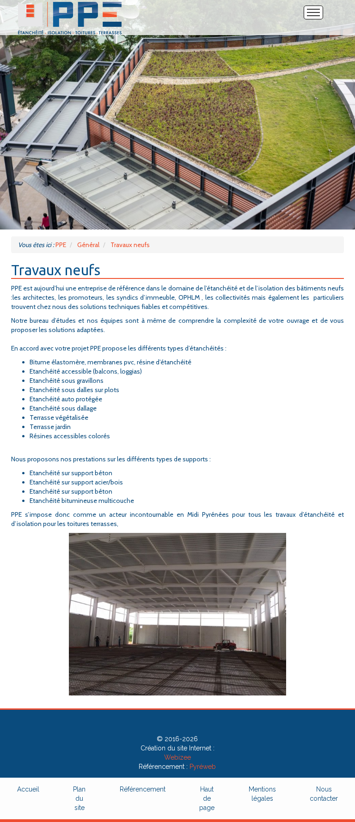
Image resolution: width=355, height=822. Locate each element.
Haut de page (206, 798)
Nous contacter (324, 794)
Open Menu (313, 12)
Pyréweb (203, 766)
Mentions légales (262, 794)
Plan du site (79, 798)
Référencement (142, 789)
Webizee (177, 757)
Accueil (28, 789)
